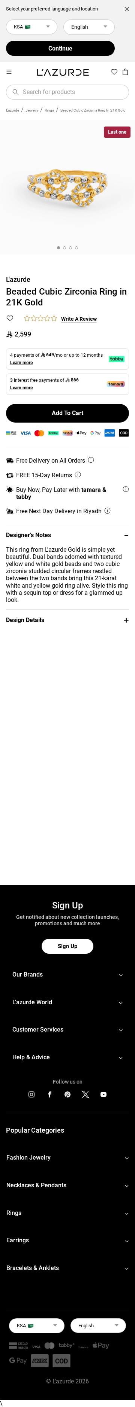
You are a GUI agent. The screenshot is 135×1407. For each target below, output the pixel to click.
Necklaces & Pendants (36, 1185)
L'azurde (12, 110)
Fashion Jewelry (28, 1157)
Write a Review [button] (79, 319)
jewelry (32, 110)
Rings (49, 110)
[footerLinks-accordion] (67, 975)
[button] (67, 535)
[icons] (31, 1096)
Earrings (17, 1240)
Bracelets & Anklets (32, 1268)
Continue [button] (60, 48)
